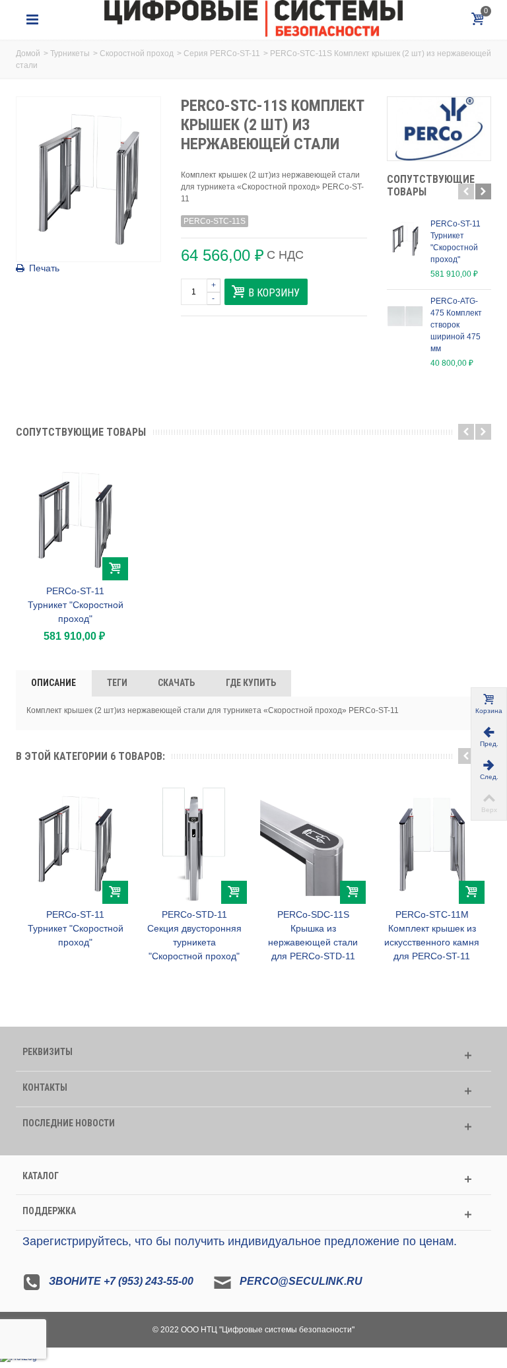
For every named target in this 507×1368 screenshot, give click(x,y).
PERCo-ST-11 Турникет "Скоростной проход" (455, 241)
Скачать (176, 682)
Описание (53, 682)
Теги (117, 682)
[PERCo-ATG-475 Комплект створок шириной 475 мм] (405, 316)
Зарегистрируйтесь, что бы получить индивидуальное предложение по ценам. (239, 1241)
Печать (44, 268)
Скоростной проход (137, 53)
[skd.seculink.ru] (253, 19)
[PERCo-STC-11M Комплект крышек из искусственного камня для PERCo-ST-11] (432, 844)
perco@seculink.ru (301, 1281)
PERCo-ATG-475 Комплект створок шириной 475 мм (456, 324)
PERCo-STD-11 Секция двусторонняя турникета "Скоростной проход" (194, 935)
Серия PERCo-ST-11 (222, 53)
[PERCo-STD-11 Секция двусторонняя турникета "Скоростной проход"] (194, 844)
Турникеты (70, 53)
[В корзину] (115, 568)
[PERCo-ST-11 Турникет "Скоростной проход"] (405, 239)
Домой (28, 53)
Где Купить (251, 682)
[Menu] (32, 20)
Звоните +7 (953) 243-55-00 (121, 1281)
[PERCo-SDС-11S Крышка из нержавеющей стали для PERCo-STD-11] (313, 844)
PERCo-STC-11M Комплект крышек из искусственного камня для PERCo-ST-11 (431, 935)
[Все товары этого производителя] (439, 128)
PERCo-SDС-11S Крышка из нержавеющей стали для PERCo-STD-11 (313, 935)
